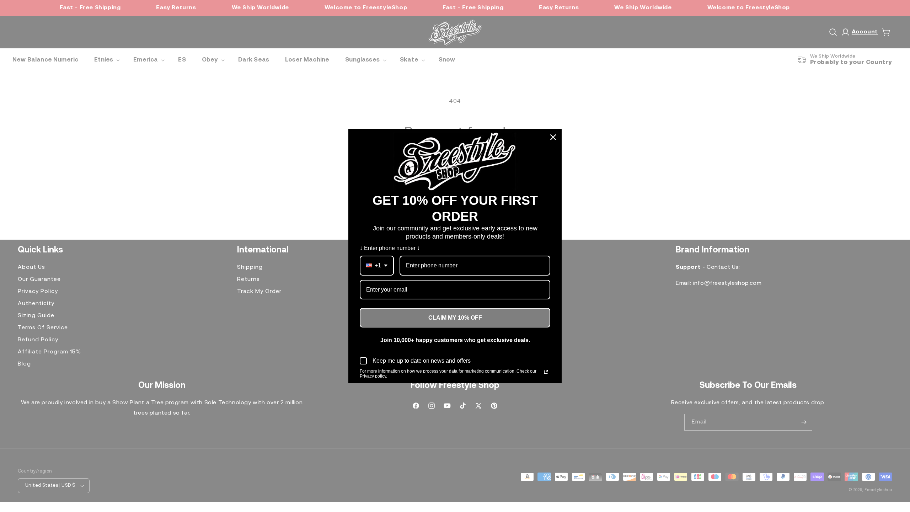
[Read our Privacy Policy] (546, 372)
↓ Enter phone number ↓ (390, 248)
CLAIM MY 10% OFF (455, 318)
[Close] (553, 137)
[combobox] (377, 265)
